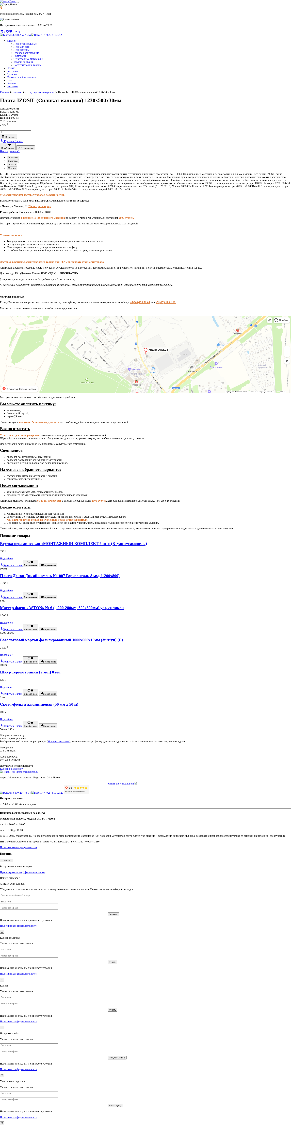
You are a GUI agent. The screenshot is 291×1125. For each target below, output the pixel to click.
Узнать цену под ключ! (121, 783)
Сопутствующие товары (27, 65)
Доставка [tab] (13, 161)
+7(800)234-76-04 (140, 302)
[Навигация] (17, 2)
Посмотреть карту (39, 206)
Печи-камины (21, 49)
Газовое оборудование (26, 52)
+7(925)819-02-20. (166, 302)
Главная (4, 92)
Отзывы (11, 83)
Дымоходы (19, 55)
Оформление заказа (34, 872)
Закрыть (6, 860)
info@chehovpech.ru (27, 771)
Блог (9, 80)
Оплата (11, 68)
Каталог (11, 40)
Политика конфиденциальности (18, 847)
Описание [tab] (13, 157)
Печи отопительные (25, 43)
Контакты (12, 86)
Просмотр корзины (11, 872)
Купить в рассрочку (11, 768)
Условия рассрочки (59, 741)
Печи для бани (21, 46)
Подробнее (6, 558)
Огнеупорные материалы (28, 58)
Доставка (12, 74)
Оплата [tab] (12, 164)
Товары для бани (23, 61)
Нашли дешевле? (10, 151)
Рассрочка (12, 71)
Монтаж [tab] (12, 168)
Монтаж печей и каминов (21, 77)
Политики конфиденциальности (18, 925)
